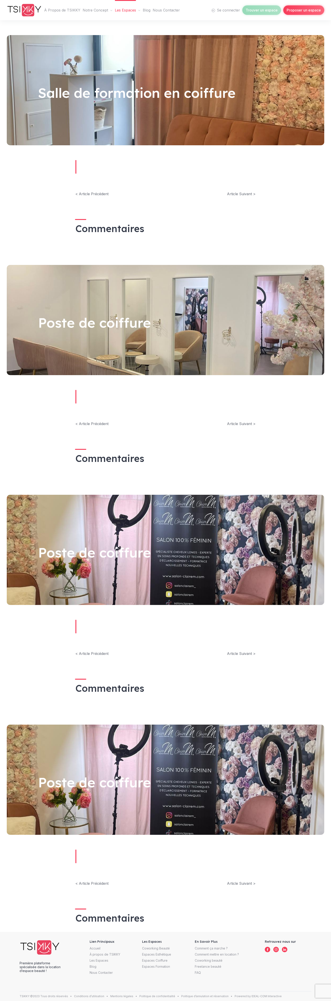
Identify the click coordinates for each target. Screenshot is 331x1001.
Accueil (95, 948)
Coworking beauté (208, 960)
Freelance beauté (208, 966)
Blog (146, 10)
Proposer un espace (304, 10)
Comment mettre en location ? (217, 954)
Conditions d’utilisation (89, 996)
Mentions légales (121, 996)
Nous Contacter (166, 10)
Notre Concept (95, 10)
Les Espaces (125, 10)
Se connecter (228, 10)
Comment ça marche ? (211, 948)
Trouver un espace (262, 10)
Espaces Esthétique (156, 954)
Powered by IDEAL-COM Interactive (258, 996)
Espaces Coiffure (155, 960)
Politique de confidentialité (157, 996)
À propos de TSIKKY (105, 954)
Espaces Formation (156, 966)
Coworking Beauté (156, 948)
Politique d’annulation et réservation (205, 996)
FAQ (198, 972)
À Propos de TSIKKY (62, 10)
